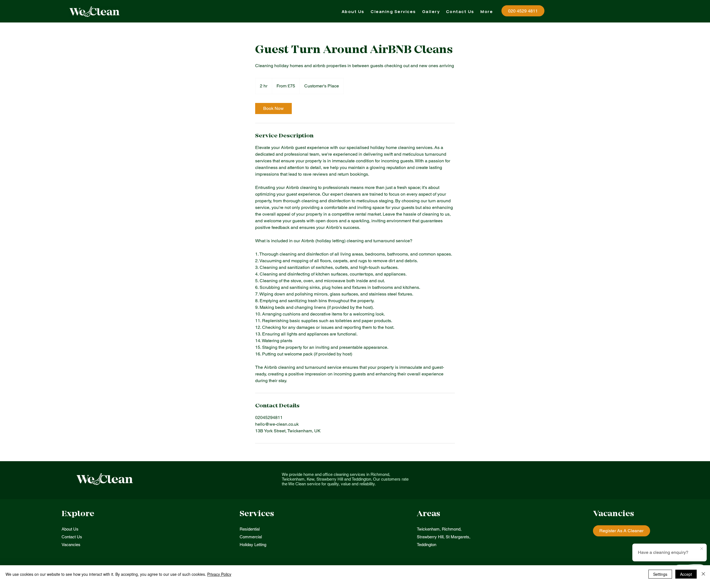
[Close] (703, 574)
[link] (273, 108)
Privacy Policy (219, 574)
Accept (686, 574)
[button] (393, 11)
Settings (660, 574)
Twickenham (428, 529)
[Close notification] (701, 548)
